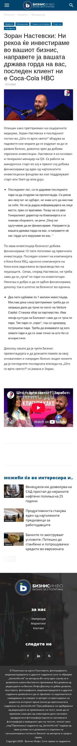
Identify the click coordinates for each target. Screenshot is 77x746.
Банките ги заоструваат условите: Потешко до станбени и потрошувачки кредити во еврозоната (47, 541)
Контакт (38, 628)
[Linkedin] (44, 457)
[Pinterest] (26, 457)
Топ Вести (10, 28)
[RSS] (49, 656)
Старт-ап (57, 24)
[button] (6, 5)
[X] (17, 457)
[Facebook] (8, 457)
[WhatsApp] (35, 457)
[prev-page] (6, 558)
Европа (8, 544)
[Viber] (53, 457)
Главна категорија (41, 24)
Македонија (38, 14)
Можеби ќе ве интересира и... (39, 477)
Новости (23, 14)
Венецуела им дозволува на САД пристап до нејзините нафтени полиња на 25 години (49, 494)
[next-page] (12, 558)
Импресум (39, 619)
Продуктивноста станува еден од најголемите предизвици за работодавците (46, 517)
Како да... (10, 520)
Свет (7, 496)
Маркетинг (38, 623)
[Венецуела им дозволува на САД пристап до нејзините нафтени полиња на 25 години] (14, 491)
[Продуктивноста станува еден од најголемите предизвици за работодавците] (14, 515)
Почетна (9, 14)
